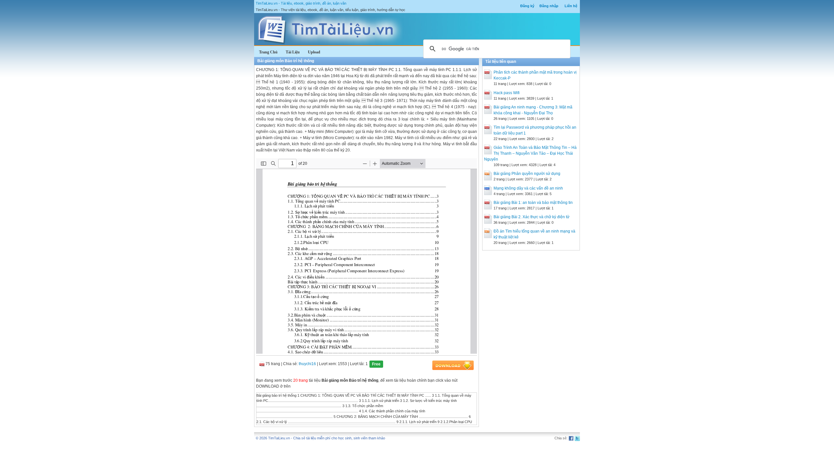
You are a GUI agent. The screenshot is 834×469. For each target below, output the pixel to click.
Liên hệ (571, 6)
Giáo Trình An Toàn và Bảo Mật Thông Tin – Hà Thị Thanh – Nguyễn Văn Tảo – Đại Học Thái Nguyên (530, 153)
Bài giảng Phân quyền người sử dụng (527, 173)
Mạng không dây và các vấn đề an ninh (528, 188)
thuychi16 (307, 364)
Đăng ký (527, 6)
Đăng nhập (548, 6)
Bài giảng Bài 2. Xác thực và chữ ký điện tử (531, 217)
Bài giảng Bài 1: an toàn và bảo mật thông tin (533, 202)
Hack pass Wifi (507, 93)
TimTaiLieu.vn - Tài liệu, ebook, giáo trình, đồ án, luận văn (301, 3)
